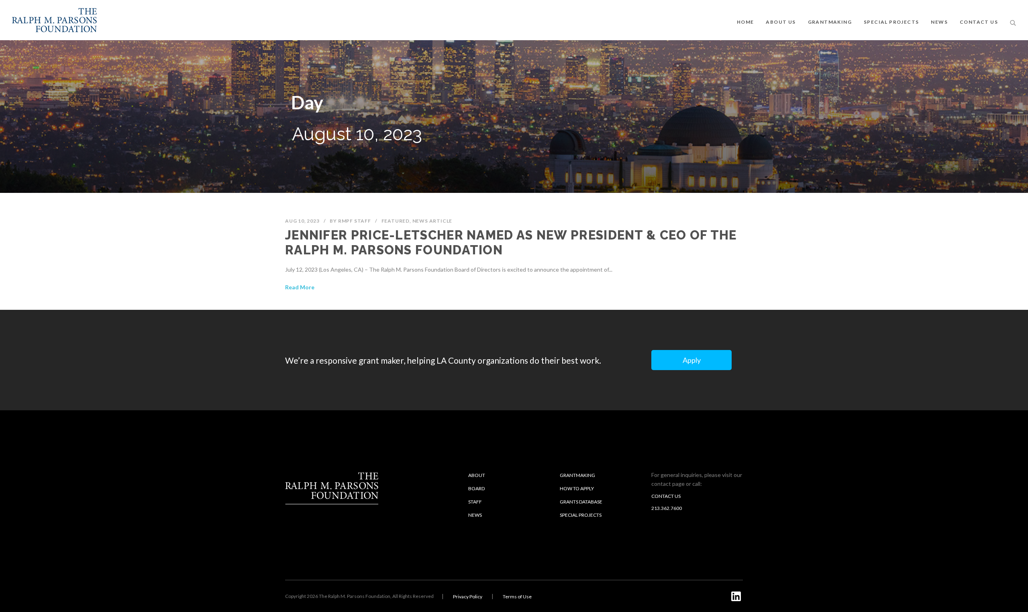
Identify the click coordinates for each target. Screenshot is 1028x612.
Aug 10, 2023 (302, 221)
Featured (395, 221)
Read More (299, 287)
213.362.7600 (666, 508)
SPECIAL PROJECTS (891, 22)
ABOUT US (780, 22)
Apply (692, 360)
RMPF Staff (354, 221)
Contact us (666, 496)
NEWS (939, 22)
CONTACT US (979, 22)
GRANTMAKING (830, 22)
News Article (432, 221)
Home (745, 22)
